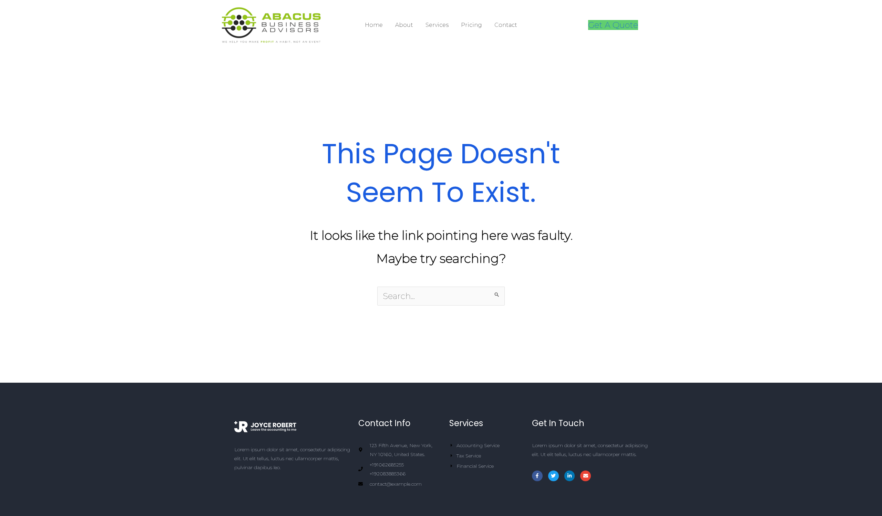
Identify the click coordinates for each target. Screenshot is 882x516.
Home (374, 25)
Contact (505, 25)
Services (437, 25)
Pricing (471, 25)
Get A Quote (613, 25)
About (404, 25)
